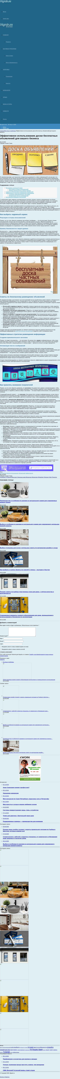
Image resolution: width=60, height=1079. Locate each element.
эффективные (16, 1052)
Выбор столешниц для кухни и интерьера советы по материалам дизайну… (23, 752)
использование (14, 473)
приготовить (13, 1050)
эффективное (29, 473)
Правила (8, 41)
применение (27, 1049)
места (36, 1047)
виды (1, 1047)
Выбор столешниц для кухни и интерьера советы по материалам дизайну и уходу (29, 548)
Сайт (1, 644)
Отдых (5, 97)
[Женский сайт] (5, 3)
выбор (12, 1047)
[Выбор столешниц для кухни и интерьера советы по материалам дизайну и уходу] (14, 545)
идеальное (22, 1047)
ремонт (44, 1049)
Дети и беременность (11, 62)
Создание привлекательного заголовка (19, 194)
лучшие (31, 1047)
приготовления (21, 1049)
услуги (11, 1052)
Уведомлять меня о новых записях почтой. (13, 649)
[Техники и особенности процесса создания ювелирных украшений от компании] (14, 1028)
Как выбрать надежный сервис (14, 188)
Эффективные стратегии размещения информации (20, 193)
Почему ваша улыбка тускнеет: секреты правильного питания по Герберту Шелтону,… (26, 697)
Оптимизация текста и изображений (18, 195)
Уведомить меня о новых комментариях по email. (15, 646)
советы (1, 1052)
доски (8, 473)
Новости (6, 111)
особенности (42, 1047)
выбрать (17, 1047)
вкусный (8, 1047)
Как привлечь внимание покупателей (16, 197)
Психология (9, 76)
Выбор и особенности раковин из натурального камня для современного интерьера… (26, 725)
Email (2, 641)
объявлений (22, 473)
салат (51, 1049)
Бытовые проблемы (9, 48)
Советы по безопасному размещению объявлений (19, 191)
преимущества (5, 1050)
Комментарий (4, 636)
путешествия (36, 1049)
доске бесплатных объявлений (24, 331)
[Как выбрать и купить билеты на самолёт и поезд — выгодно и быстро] (14, 567)
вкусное (4, 1047)
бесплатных (3, 473)
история (25, 1047)
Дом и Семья (9, 55)
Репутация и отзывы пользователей (18, 189)
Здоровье (6, 69)
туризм (6, 1052)
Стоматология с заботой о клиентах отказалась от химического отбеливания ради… (26, 711)
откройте (50, 1047)
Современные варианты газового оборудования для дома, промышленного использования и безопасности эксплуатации (26, 616)
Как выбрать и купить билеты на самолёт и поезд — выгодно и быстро (25, 570)
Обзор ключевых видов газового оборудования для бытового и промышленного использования (29, 679)
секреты (55, 1049)
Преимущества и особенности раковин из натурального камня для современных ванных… (27, 738)
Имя (1, 638)
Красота (8, 83)
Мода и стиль (7, 104)
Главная (2, 131)
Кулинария (6, 90)
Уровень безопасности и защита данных (20, 190)
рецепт (47, 1049)
